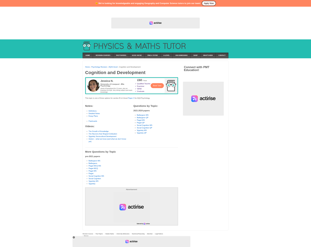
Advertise (150, 234)
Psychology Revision (99, 67)
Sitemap (86, 236)
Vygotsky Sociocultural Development (102, 136)
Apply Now (209, 3)
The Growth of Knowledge (99, 131)
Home (87, 67)
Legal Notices (159, 234)
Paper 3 (131, 98)
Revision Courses (88, 234)
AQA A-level (113, 67)
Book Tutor (157, 86)
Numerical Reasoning (138, 234)
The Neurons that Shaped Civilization (103, 134)
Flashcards (93, 121)
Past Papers (99, 234)
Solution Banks (109, 234)
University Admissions (123, 234)
